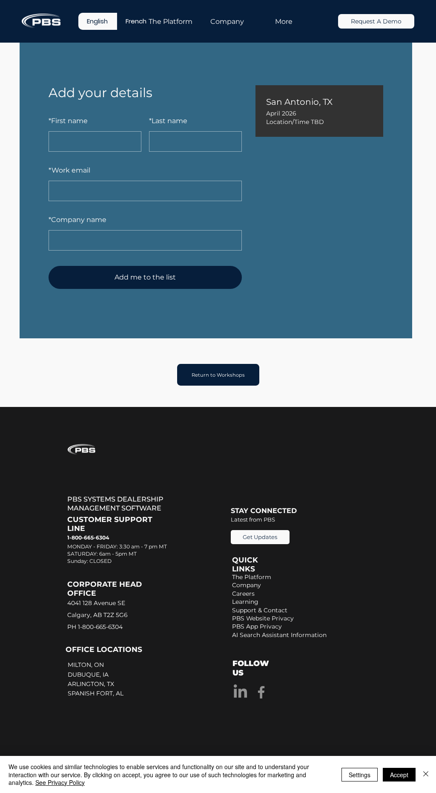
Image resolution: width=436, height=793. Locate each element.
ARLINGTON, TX (93, 684)
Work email (69, 170)
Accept (399, 774)
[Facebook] (261, 692)
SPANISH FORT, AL (96, 693)
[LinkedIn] (240, 692)
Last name (168, 121)
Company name (77, 220)
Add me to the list (145, 277)
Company (246, 585)
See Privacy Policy (60, 782)
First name (68, 121)
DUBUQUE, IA (90, 674)
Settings (359, 774)
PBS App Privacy (257, 626)
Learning (245, 601)
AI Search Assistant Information (279, 635)
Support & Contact (259, 610)
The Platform (251, 577)
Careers (243, 593)
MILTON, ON (87, 664)
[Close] (426, 774)
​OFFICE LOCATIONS (104, 649)
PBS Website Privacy (263, 618)
